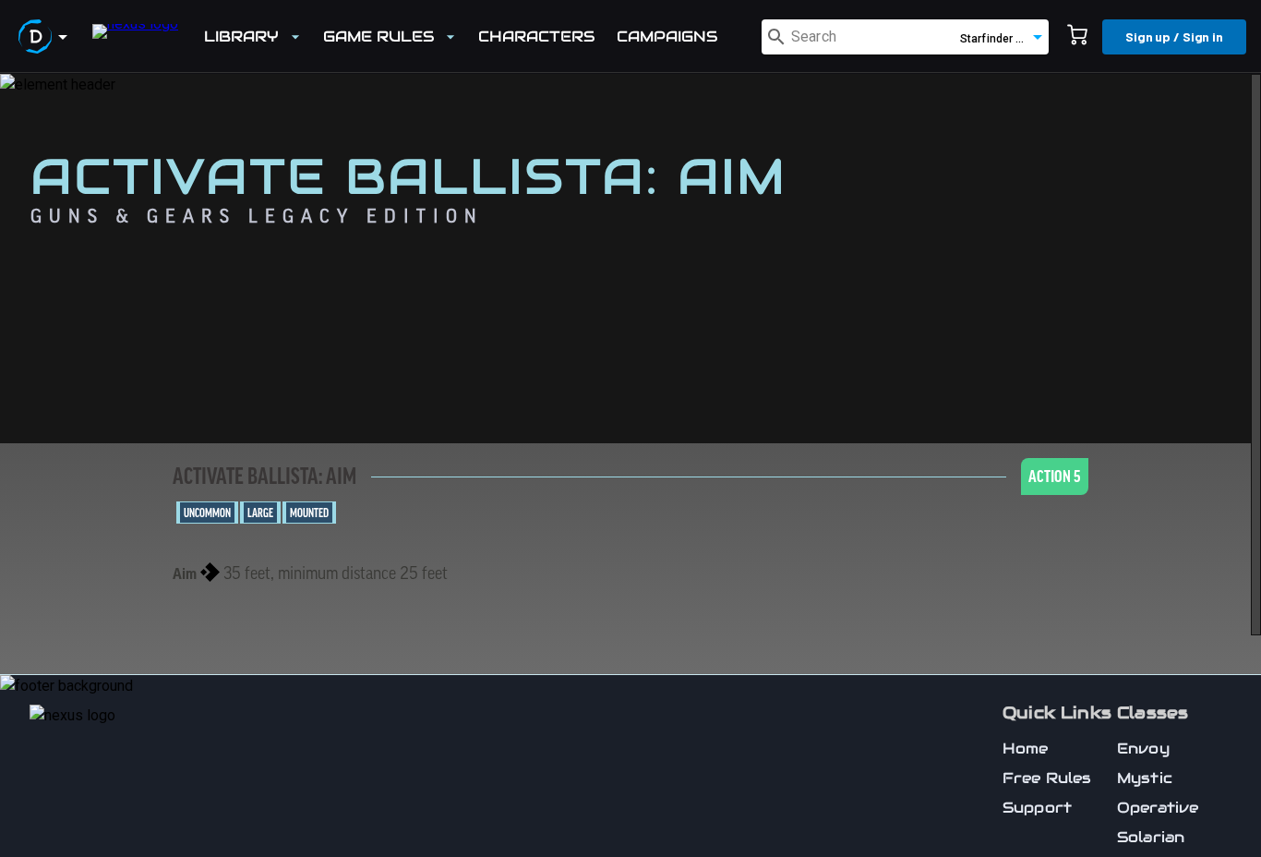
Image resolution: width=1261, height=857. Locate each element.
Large (260, 513)
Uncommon (207, 513)
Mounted (309, 513)
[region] (630, 465)
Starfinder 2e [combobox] (994, 38)
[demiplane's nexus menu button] (46, 37)
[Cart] (1077, 37)
